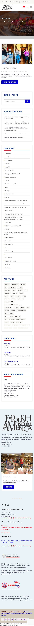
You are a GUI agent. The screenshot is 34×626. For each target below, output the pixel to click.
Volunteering (9, 251)
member (18, 296)
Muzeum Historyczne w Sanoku (15, 204)
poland (7, 310)
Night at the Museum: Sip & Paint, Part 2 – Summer (16, 122)
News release (20, 71)
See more (8, 487)
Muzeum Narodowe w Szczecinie (15, 207)
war (10, 328)
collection (7, 290)
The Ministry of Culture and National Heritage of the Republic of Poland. (16, 613)
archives (23, 284)
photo (22, 307)
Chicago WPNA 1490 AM (12, 174)
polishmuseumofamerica (12, 319)
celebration (12, 287)
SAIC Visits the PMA (9, 68)
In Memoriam (9, 194)
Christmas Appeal (10, 177)
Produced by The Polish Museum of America (16, 233)
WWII (25, 328)
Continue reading (9, 82)
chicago (20, 287)
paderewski (8, 307)
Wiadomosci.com (10, 261)
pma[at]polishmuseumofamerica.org (20, 518)
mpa (24, 296)
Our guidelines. (5, 533)
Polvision (7, 229)
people (16, 307)
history (21, 293)
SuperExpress (9, 237)
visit (6, 328)
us (28, 325)
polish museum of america (12, 316)
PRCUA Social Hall (10, 477)
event (19, 290)
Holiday (7, 190)
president (19, 322)
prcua (12, 322)
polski (6, 322)
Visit (26, 71)
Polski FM (8, 222)
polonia (23, 319)
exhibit (25, 290)
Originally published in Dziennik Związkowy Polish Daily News (14, 218)
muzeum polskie (9, 302)
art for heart (9, 160)
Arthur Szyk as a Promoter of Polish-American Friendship (15, 129)
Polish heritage (21, 310)
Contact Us (23, 133)
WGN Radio (8, 257)
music (13, 299)
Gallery (7, 187)
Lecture (7, 197)
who (15, 328)
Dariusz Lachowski (11, 133)
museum (7, 299)
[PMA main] (7, 7)
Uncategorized (9, 244)
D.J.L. (15, 612)
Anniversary (8, 153)
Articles (7, 163)
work (20, 328)
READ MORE (9, 30)
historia (15, 293)
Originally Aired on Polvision (13, 214)
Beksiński (7, 167)
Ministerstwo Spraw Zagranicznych (16, 200)
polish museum (9, 313)
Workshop (8, 268)
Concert (7, 180)
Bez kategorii (9, 170)
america (7, 284)
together (15, 325)
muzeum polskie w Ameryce (13, 304)
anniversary (15, 284)
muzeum (20, 299)
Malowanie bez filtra (11, 122)
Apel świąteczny (10, 157)
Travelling (8, 241)
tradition (22, 325)
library (6, 296)
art (5, 287)
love (12, 296)
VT (6, 254)
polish (13, 310)
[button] (12, 498)
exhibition (7, 293)
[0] (22, 7)
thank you (7, 325)
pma (28, 307)
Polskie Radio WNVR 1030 (13, 226)
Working (7, 264)
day (14, 290)
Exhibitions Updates (11, 184)
